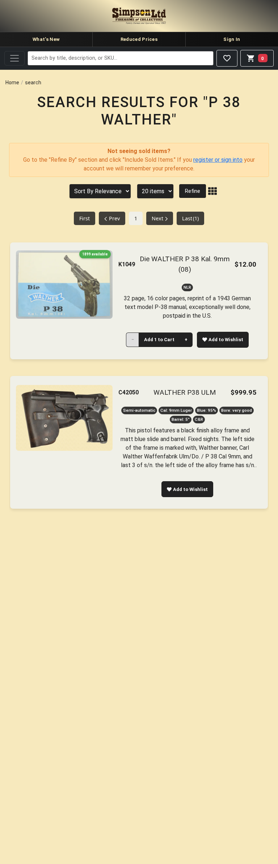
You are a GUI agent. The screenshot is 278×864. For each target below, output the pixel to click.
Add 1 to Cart (159, 339)
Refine (192, 191)
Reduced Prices (139, 39)
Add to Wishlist (225, 339)
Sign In (231, 39)
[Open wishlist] (226, 58)
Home (12, 82)
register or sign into (218, 159)
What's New (46, 39)
